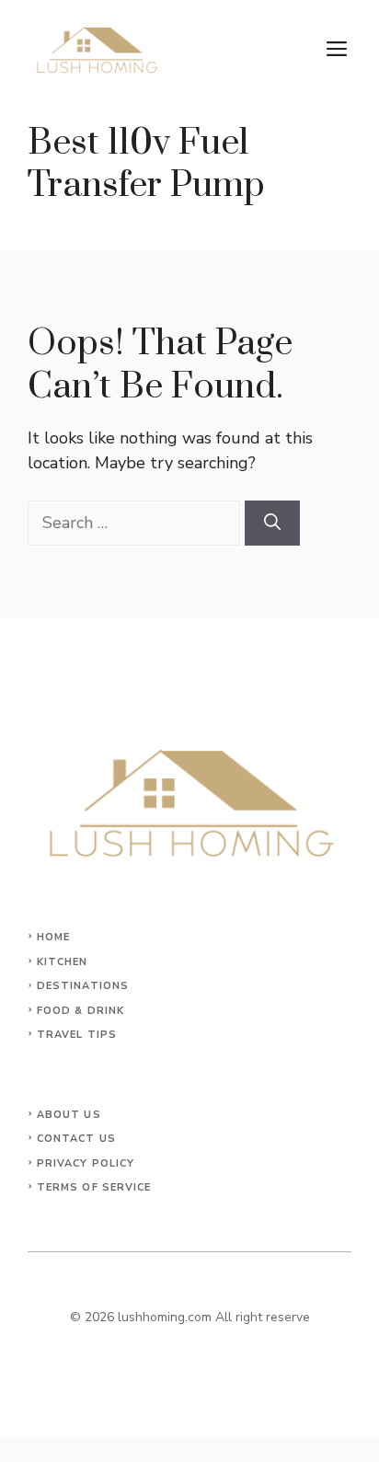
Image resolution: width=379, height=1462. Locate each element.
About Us (69, 1115)
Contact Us (76, 1138)
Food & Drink (80, 1011)
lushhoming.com (165, 1317)
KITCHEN (62, 962)
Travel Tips (77, 1035)
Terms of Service (94, 1187)
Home (53, 937)
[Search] (272, 523)
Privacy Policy (85, 1163)
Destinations (83, 986)
